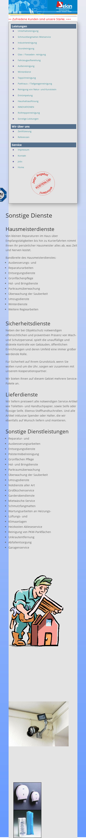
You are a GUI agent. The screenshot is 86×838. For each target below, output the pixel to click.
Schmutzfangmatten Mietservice (34, 36)
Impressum (23, 149)
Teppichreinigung (27, 77)
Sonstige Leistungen (28, 118)
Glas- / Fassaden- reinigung (32, 54)
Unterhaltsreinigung (28, 30)
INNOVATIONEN (26, 106)
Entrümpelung (25, 95)
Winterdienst (24, 71)
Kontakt (22, 155)
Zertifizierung (24, 131)
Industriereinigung (27, 42)
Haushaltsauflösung (28, 101)
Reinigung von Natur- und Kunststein (37, 89)
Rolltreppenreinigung (29, 112)
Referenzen (23, 137)
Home (21, 167)
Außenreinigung (26, 65)
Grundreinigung (26, 48)
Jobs (20, 161)
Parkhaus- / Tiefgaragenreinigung (35, 83)
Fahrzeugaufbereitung (29, 60)
